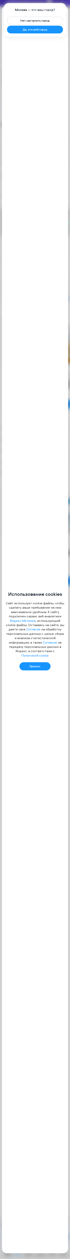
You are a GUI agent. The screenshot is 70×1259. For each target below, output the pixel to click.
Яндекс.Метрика (23, 621)
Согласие (33, 629)
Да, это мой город (35, 29)
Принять (35, 666)
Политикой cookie (35, 655)
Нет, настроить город (35, 20)
